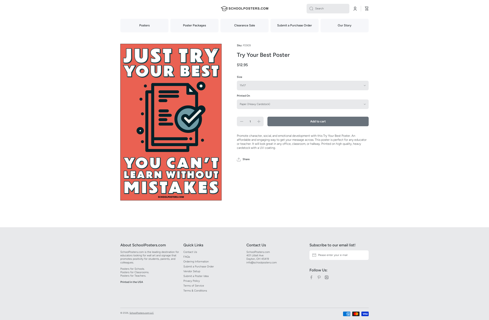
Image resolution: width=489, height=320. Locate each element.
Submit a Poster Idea (196, 276)
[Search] (310, 8)
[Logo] (244, 8)
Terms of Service (193, 285)
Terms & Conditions (195, 290)
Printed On (243, 95)
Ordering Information (196, 261)
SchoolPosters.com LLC (142, 313)
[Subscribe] (364, 255)
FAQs (186, 256)
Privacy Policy (191, 281)
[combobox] (328, 8)
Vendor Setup (191, 271)
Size (239, 77)
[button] (243, 159)
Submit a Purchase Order (198, 266)
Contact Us (190, 252)
